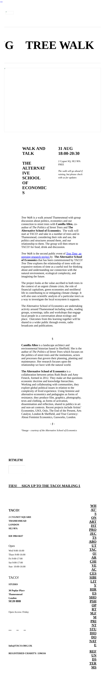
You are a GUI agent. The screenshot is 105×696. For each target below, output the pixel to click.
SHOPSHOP (92, 601)
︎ (1, 2)
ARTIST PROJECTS (92, 529)
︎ (17, 629)
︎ (25, 629)
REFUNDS (93, 655)
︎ (10, 629)
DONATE (92, 641)
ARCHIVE (93, 561)
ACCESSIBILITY (92, 577)
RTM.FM (93, 613)
